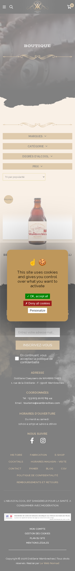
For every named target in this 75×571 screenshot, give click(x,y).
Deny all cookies (39, 303)
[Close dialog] (68, 256)
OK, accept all (38, 296)
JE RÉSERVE (37, 329)
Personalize (37, 310)
